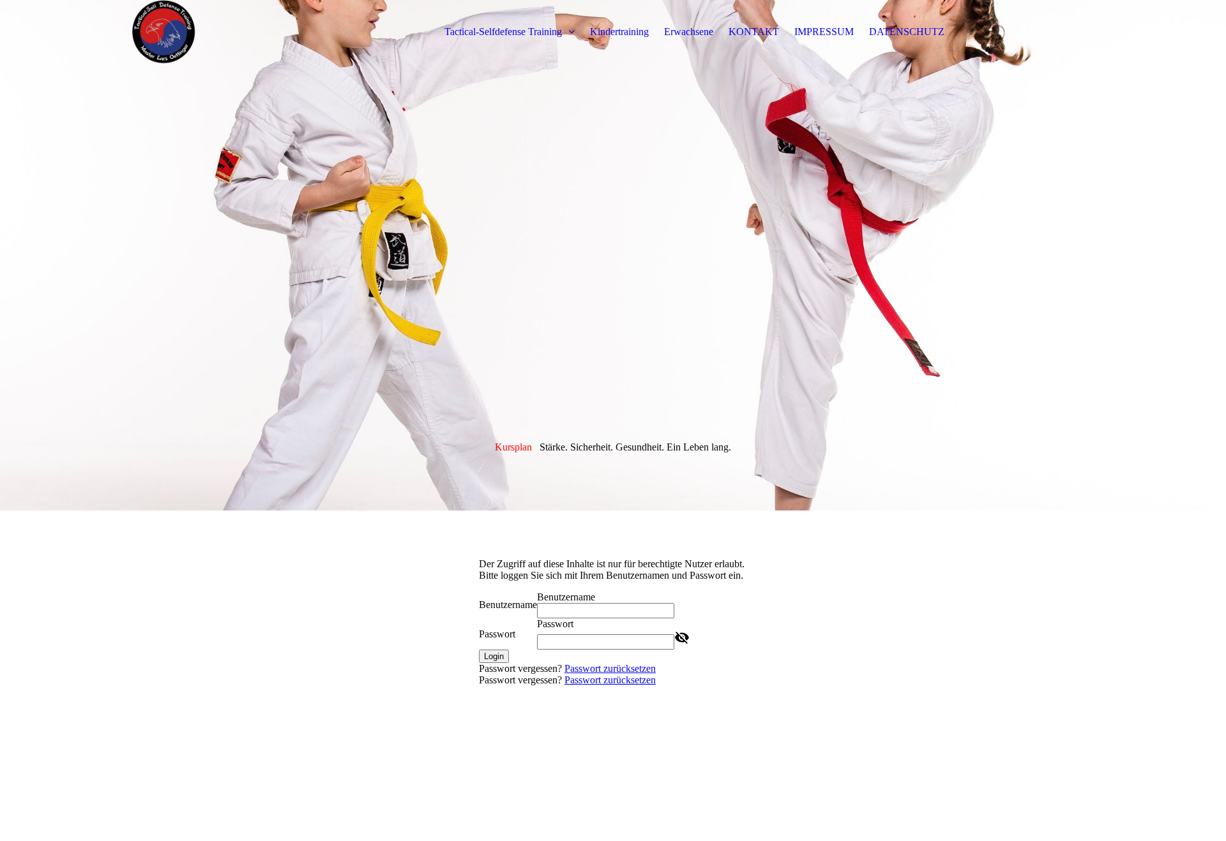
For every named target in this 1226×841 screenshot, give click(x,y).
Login (494, 656)
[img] (202, 32)
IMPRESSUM (824, 31)
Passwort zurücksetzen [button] (610, 668)
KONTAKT (754, 31)
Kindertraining (619, 31)
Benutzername (508, 604)
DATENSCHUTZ (906, 31)
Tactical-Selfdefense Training (504, 31)
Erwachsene (688, 31)
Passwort (497, 634)
